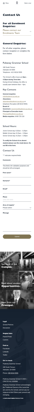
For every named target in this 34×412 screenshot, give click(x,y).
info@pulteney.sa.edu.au (11, 96)
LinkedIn (6, 352)
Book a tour (28, 3)
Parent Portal (7, 336)
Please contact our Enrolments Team (12, 31)
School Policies (8, 325)
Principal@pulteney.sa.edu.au (13, 114)
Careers (5, 340)
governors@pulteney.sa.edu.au (21, 109)
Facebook (6, 348)
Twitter (5, 355)
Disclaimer (6, 328)
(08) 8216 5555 (13, 373)
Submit (17, 236)
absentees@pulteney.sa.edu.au (13, 101)
